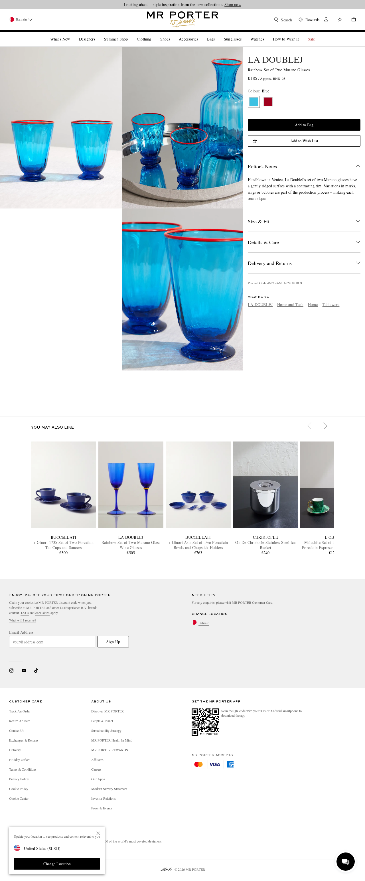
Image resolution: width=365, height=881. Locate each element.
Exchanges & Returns (23, 740)
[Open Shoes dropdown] (172, 34)
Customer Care (262, 602)
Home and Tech (290, 304)
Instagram (11, 670)
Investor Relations (103, 798)
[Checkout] (351, 20)
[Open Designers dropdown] (97, 34)
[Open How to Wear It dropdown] (301, 34)
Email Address (21, 632)
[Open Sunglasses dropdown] (244, 34)
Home (313, 304)
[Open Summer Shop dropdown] (130, 34)
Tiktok (36, 670)
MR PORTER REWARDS (109, 750)
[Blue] (253, 101)
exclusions (42, 612)
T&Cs (25, 612)
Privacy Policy (19, 779)
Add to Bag (304, 124)
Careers (96, 769)
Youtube (24, 670)
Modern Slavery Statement (109, 788)
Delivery (15, 750)
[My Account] (326, 20)
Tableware (331, 304)
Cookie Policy (18, 788)
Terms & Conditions (22, 769)
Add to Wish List (304, 140)
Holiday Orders (19, 759)
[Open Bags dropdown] (217, 34)
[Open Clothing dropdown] (153, 34)
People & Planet (102, 720)
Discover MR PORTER (107, 711)
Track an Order (20, 711)
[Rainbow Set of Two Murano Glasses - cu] (183, 289)
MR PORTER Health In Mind (111, 740)
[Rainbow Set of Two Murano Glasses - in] (61, 127)
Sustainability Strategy (106, 730)
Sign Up (113, 641)
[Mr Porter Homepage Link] (182, 19)
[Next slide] (326, 427)
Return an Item (19, 720)
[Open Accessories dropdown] (200, 34)
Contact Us (16, 730)
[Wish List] (339, 20)
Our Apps (98, 779)
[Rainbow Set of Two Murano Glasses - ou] (183, 127)
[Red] (268, 101)
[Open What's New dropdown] (72, 34)
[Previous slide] (310, 427)
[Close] (98, 833)
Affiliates (97, 759)
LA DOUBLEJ (275, 59)
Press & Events (101, 808)
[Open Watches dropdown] (266, 34)
